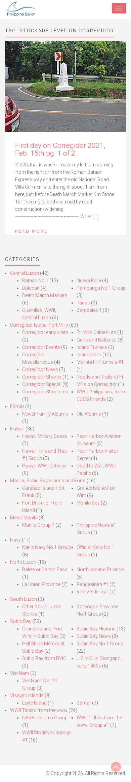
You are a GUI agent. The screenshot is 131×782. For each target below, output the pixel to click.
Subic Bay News (94, 636)
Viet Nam (19, 673)
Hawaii (17, 428)
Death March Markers (45, 295)
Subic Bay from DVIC (44, 658)
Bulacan (31, 288)
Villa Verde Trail (92, 591)
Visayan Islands (27, 695)
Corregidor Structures (45, 391)
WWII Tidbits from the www (39, 710)
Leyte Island (34, 703)
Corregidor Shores (41, 377)
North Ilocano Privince (100, 569)
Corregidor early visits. (45, 332)
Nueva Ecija (89, 280)
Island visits (89, 354)
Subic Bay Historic (96, 628)
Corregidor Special (41, 384)
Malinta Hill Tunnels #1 (100, 362)
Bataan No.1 (35, 280)
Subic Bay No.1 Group (100, 643)
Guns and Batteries (97, 340)
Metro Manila (24, 517)
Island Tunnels (92, 347)
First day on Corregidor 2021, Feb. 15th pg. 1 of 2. (60, 149)
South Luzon (23, 599)
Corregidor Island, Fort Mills (39, 325)
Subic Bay (20, 621)
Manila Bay (88, 503)
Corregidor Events (41, 347)
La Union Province (41, 584)
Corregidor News (40, 369)
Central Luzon (24, 273)
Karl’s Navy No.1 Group (46, 547)
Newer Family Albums (45, 414)
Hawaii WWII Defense (44, 465)
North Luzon (23, 562)
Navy (15, 540)
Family (17, 406)
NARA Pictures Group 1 (46, 717)
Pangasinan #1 (92, 584)
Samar (84, 703)
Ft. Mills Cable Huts (96, 332)
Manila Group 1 (38, 525)
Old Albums (89, 414)
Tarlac (83, 302)
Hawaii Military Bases (44, 436)
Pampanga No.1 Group (101, 288)
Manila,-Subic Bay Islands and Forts (48, 480)
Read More (31, 231)
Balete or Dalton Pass (45, 569)
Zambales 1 (89, 310)
